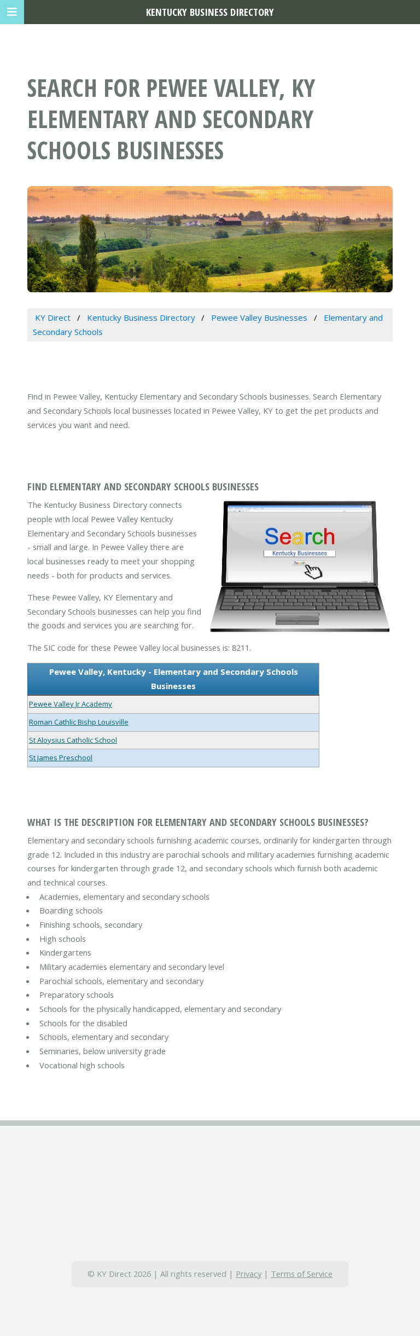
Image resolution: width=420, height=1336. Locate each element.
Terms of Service (301, 1273)
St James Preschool (60, 757)
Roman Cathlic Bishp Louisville (79, 722)
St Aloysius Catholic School (73, 740)
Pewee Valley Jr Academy (70, 704)
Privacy (248, 1273)
